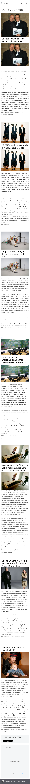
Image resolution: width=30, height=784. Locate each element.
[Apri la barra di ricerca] (21, 3)
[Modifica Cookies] (2, 781)
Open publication (7, 774)
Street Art (4, 732)
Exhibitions (25, 327)
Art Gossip (6, 112)
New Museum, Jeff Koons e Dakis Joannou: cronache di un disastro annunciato (14, 468)
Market (8, 438)
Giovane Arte (18, 435)
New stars (10, 114)
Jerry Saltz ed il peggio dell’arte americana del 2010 (12, 254)
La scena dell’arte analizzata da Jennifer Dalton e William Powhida (14, 360)
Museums (4, 114)
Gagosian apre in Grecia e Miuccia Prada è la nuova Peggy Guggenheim (14, 563)
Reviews (10, 552)
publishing (18, 774)
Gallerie (12, 112)
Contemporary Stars (15, 327)
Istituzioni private (19, 112)
